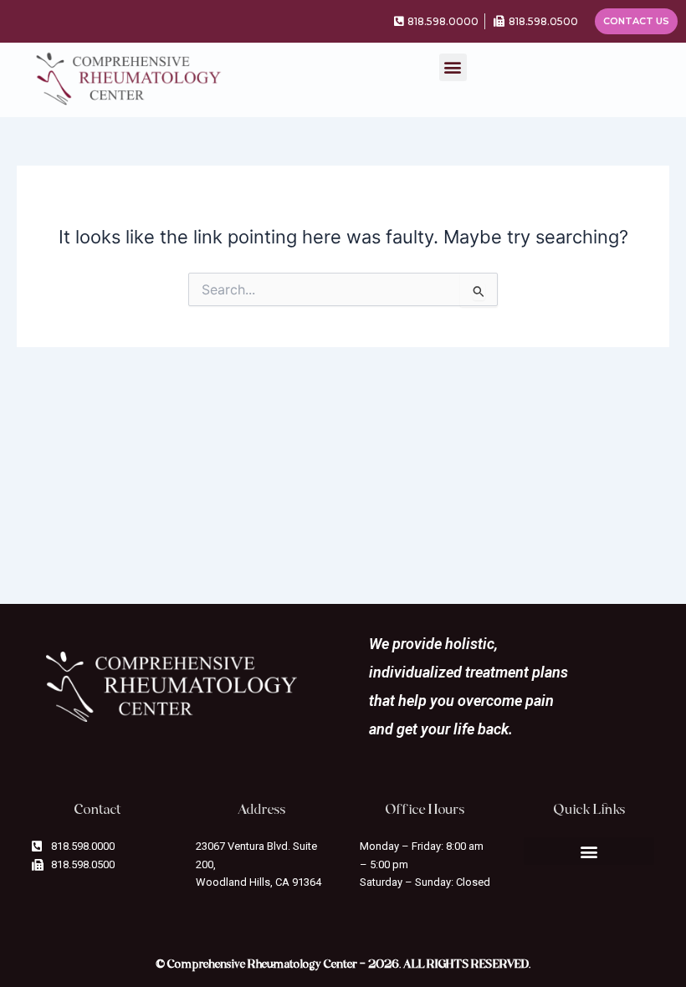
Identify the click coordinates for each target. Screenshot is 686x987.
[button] (453, 67)
